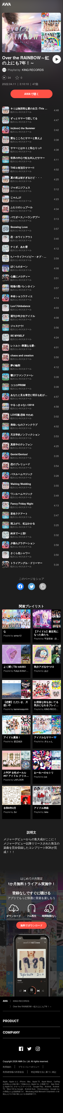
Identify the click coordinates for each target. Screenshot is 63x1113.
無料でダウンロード (31, 925)
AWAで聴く (31, 94)
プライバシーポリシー (28, 1066)
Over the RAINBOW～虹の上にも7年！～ (32, 1006)
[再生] (56, 59)
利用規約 (7, 1066)
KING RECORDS (33, 70)
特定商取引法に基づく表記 (43, 1071)
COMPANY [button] (11, 1032)
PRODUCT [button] (11, 1021)
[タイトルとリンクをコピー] (42, 586)
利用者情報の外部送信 (13, 1071)
